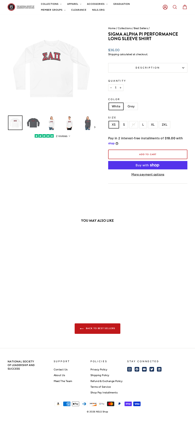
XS (114, 124)
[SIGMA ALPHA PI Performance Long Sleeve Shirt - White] (26, 291)
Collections (125, 28)
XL (153, 124)
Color (114, 99)
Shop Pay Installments (103, 392)
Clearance (78, 10)
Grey (131, 106)
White (116, 106)
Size (112, 117)
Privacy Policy (98, 369)
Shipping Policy (99, 375)
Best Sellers (141, 28)
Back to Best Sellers (100, 328)
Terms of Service (100, 386)
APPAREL (73, 4)
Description (148, 67)
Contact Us (61, 369)
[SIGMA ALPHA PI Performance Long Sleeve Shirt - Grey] (31, 291)
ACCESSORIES (96, 4)
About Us (59, 375)
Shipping (113, 54)
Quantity (117, 80)
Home (112, 28)
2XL (164, 124)
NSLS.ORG (98, 10)
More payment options (147, 174)
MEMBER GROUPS (52, 10)
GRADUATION (121, 4)
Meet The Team (63, 381)
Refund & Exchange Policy (106, 381)
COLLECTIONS (50, 4)
